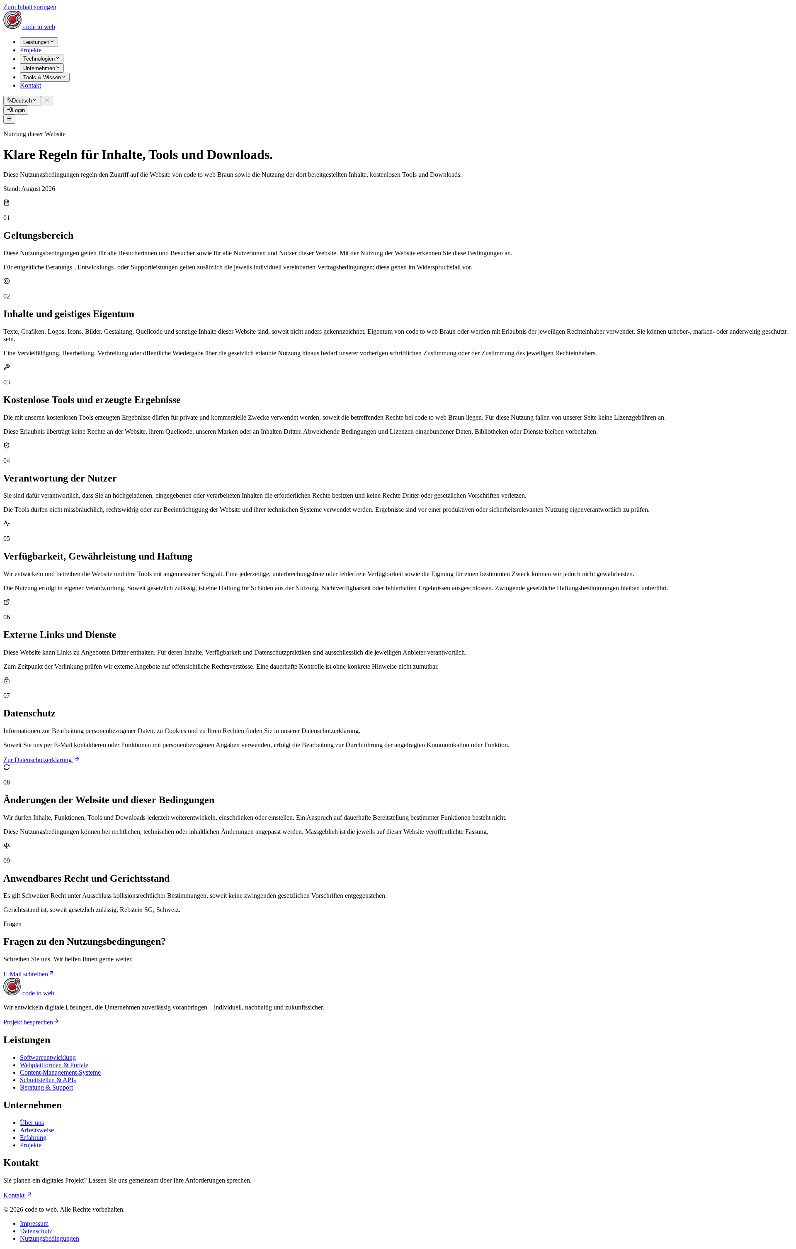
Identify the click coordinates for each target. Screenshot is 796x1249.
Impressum (34, 1223)
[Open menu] (9, 119)
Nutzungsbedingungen (49, 1238)
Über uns (32, 1122)
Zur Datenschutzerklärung (38, 759)
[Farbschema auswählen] (47, 100)
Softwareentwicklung (48, 1057)
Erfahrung (33, 1137)
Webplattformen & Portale (54, 1064)
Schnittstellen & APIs (48, 1079)
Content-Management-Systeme (60, 1072)
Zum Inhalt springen (29, 6)
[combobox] (22, 100)
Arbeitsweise (37, 1130)
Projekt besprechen (28, 1022)
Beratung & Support (46, 1087)
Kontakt (14, 1195)
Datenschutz (36, 1230)
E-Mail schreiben (25, 974)
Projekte (30, 1145)
